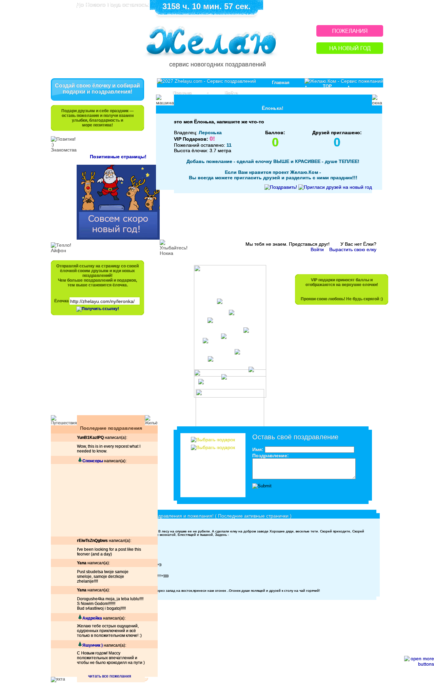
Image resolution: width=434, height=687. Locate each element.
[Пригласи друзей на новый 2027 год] (335, 187)
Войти (231, 93)
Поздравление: (270, 455)
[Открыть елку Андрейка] (79, 618)
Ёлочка (61, 301)
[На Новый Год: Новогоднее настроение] (349, 52)
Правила (182, 93)
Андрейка (92, 618)
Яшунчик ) (92, 645)
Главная (281, 82)
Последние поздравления (111, 428)
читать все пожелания (109, 676)
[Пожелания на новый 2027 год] (349, 35)
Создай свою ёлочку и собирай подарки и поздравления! (97, 89)
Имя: (257, 449)
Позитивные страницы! (118, 156)
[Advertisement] (94, 368)
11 (229, 145)
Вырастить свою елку (352, 249)
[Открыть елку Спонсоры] (79, 461)
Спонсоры (92, 461)
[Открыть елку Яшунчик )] (79, 645)
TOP (327, 86)
